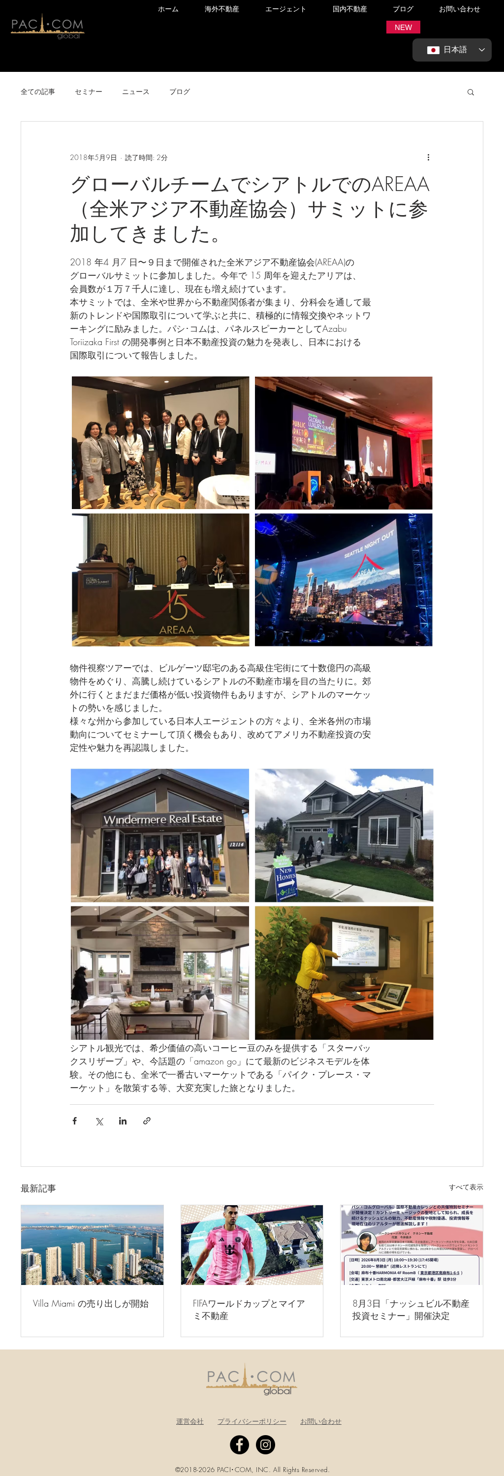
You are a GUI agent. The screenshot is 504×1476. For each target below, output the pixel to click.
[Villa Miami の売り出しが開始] (92, 1245)
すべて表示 (466, 1186)
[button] (403, 27)
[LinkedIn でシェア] (122, 1120)
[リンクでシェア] (147, 1120)
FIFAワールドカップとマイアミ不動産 (249, 1309)
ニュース (136, 91)
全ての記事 (38, 91)
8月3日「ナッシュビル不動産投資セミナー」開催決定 (411, 1309)
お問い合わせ (321, 1421)
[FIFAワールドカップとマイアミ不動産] (252, 1245)
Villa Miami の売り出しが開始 (91, 1303)
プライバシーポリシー (252, 1421)
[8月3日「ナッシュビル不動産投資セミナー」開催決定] (412, 1245)
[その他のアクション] (428, 157)
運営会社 (190, 1421)
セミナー (88, 91)
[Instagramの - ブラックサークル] (265, 1444)
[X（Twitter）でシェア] (98, 1120)
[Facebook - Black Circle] (239, 1444)
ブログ (179, 91)
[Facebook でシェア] (74, 1120)
